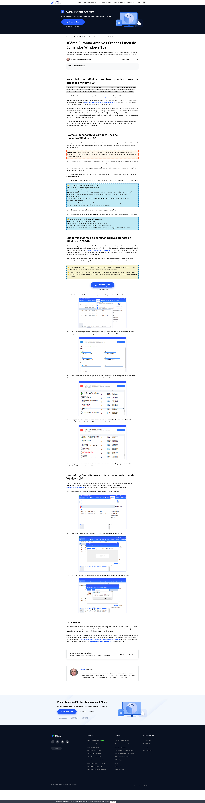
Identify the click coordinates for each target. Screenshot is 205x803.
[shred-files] (102, 512)
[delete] (102, 399)
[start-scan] (102, 355)
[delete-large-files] (102, 313)
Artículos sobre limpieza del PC (122, 756)
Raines (74, 59)
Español (56, 748)
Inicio (67, 36)
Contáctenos (118, 766)
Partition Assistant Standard (94, 740)
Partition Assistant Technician (94, 753)
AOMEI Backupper (147, 740)
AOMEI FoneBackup (147, 750)
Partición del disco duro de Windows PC (77, 36)
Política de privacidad (138, 786)
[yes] (102, 596)
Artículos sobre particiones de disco (124, 750)
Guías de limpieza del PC (121, 747)
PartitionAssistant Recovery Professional (96, 760)
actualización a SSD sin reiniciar (91, 639)
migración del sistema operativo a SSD (102, 642)
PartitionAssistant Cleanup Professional (96, 769)
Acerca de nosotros (120, 769)
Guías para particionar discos (122, 740)
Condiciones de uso (149, 786)
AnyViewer (145, 747)
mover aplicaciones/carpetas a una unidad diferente (100, 102)
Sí (123, 654)
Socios (116, 763)
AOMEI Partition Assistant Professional (98, 250)
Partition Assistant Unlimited (94, 750)
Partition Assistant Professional (94, 744)
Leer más (107, 801)
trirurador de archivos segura (75, 487)
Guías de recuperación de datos (123, 744)
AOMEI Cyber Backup (148, 744)
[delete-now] (102, 443)
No (132, 654)
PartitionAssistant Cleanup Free (94, 766)
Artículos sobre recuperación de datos (124, 753)
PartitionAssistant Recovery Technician (96, 763)
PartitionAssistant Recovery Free (94, 756)
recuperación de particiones (112, 639)
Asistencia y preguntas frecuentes (123, 760)
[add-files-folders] (102, 554)
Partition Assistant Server (93, 747)
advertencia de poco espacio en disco (96, 98)
